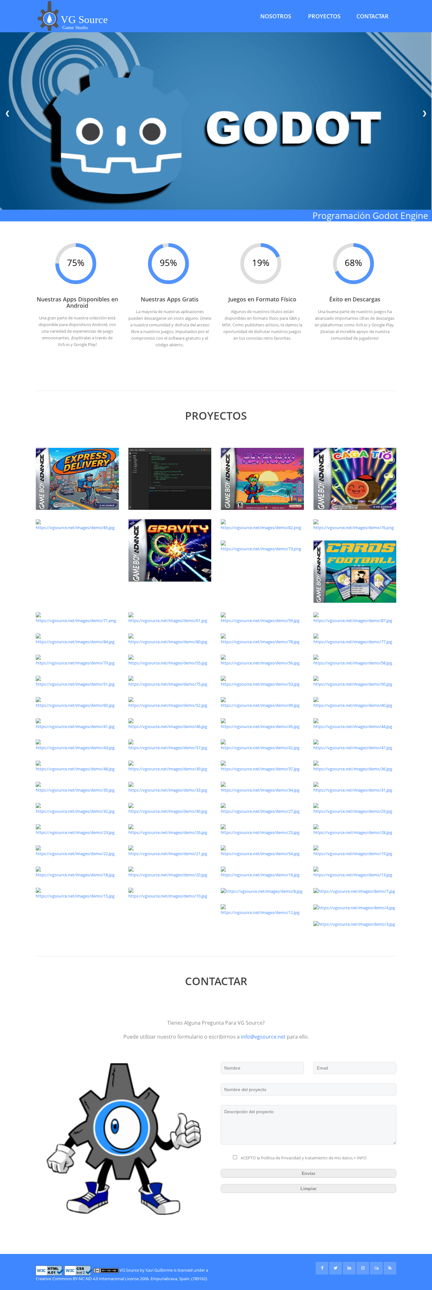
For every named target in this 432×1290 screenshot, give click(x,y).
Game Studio (75, 27)
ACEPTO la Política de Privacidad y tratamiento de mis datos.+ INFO (304, 1158)
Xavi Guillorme (159, 1270)
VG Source (129, 1270)
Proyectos (324, 16)
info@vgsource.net (263, 1036)
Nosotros (275, 16)
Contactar (372, 16)
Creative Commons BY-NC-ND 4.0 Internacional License (87, 1278)
